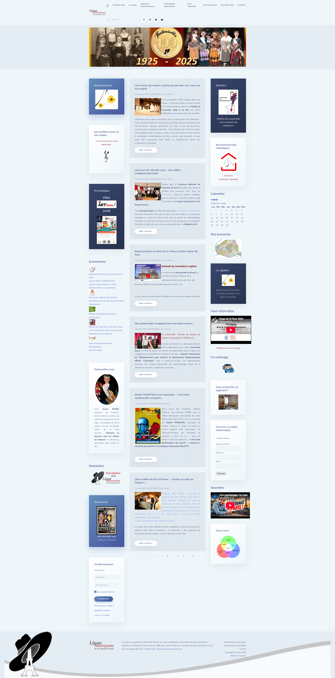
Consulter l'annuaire (228, 179)
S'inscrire (228, 175)
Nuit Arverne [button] (192, 5)
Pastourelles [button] (210, 5)
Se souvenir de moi (105, 592)
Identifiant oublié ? (102, 610)
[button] (107, 5)
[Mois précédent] (213, 200)
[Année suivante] (215, 200)
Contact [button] (242, 5)
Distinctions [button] (227, 5)
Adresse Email (223, 444)
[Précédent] (136, 556)
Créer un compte (102, 615)
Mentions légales (238, 656)
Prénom (220, 453)
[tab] (148, 63)
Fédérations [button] (119, 5)
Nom (219, 461)
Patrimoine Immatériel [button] (169, 5)
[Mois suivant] (217, 200)
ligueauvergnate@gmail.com (169, 649)
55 (193, 556)
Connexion (103, 599)
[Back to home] (97, 12)
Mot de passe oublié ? (104, 606)
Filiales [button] (133, 5)
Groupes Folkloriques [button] (147, 5)
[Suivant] (199, 556)
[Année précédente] (212, 200)
